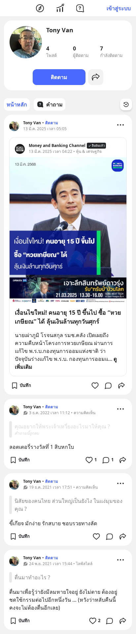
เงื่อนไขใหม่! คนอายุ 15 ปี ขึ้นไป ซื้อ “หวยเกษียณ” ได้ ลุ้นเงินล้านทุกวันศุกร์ (68, 316)
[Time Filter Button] (126, 104)
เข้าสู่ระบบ (119, 8)
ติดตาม (59, 77)
